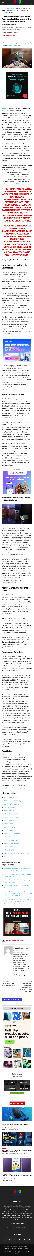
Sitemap (14, 1248)
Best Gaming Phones (11, 843)
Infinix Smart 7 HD (10, 847)
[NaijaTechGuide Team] (8, 961)
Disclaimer (7, 1248)
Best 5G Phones (9, 807)
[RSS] (19, 1240)
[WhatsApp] (16, 39)
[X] (8, 39)
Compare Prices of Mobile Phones (16, 853)
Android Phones (11, 940)
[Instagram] (16, 974)
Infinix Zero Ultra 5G (11, 814)
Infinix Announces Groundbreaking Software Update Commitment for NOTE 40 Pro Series (25, 987)
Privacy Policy (14, 1246)
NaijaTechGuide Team (9, 35)
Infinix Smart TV (9, 856)
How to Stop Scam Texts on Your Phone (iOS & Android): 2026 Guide (17, 1150)
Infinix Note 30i (9, 837)
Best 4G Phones (10, 827)
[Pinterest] (12, 39)
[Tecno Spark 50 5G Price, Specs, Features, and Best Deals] (17, 1165)
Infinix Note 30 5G (10, 797)
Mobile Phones (11, 8)
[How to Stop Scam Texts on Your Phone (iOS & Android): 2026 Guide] (17, 1139)
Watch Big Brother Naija (13, 801)
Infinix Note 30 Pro (10, 811)
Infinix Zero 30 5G (10, 850)
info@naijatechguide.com (20, 1227)
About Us (20, 1248)
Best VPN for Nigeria (11, 804)
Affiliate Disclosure (24, 1246)
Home (3, 8)
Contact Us (26, 1248)
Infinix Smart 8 (9, 824)
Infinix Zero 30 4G (10, 840)
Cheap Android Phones (12, 833)
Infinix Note (20, 940)
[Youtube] (24, 974)
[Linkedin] (20, 39)
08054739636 (20, 1223)
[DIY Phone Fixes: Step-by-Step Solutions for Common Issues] (17, 1114)
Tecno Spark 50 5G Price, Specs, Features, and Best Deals (17, 1176)
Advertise (6, 1246)
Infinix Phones (9, 830)
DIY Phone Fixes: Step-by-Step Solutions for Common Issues (16, 1125)
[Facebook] (3, 39)
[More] (24, 39)
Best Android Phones (11, 817)
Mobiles (13, 24)
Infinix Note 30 (9, 820)
